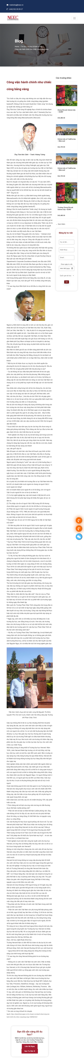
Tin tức (23, 46)
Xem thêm (61, 224)
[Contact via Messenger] (79, 537)
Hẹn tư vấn (29, 1051)
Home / (18, 46)
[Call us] (79, 520)
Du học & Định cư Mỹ (34, 46)
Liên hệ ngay (30, 1046)
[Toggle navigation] (74, 18)
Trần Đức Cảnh (15, 109)
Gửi (66, 282)
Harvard (9, 115)
